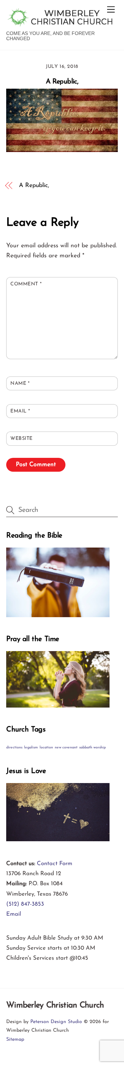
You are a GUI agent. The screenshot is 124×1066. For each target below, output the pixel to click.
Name (20, 383)
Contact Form (54, 864)
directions (14, 747)
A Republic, (62, 81)
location (46, 747)
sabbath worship (92, 747)
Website (21, 438)
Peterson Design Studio (56, 1021)
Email (20, 411)
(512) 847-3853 (25, 904)
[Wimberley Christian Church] (60, 23)
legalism (31, 747)
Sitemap (15, 1039)
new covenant (66, 747)
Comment (26, 284)
